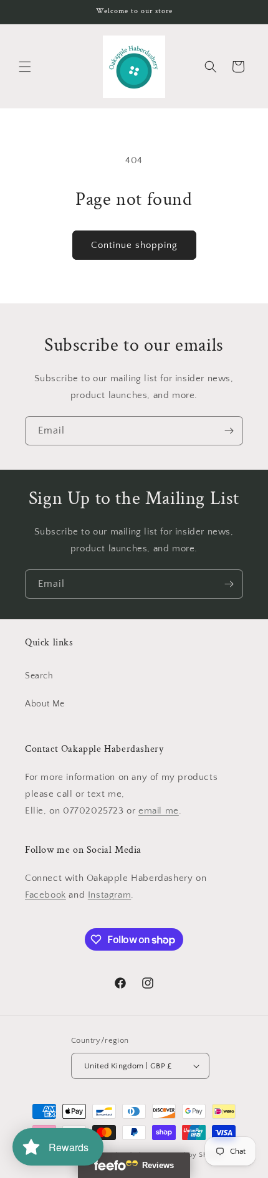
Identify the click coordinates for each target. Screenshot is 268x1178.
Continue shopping (134, 245)
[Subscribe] (228, 430)
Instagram (109, 895)
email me (158, 810)
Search (39, 676)
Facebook (45, 895)
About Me (45, 704)
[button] (25, 66)
